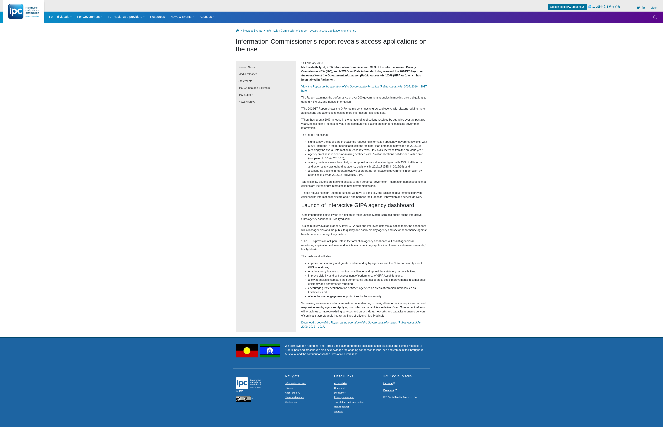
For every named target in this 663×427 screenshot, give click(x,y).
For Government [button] (88, 16)
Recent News (246, 67)
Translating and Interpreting (349, 402)
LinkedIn (388, 383)
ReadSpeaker (341, 406)
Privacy (289, 388)
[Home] (23, 11)
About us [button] (206, 16)
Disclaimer (339, 392)
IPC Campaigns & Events (254, 87)
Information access (295, 383)
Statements (245, 81)
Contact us (291, 402)
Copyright (339, 388)
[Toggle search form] (654, 17)
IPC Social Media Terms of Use (400, 397)
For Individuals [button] (59, 16)
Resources (157, 16)
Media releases (247, 74)
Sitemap (338, 411)
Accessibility (340, 383)
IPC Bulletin (245, 94)
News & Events (252, 30)
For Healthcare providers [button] (125, 16)
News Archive (246, 101)
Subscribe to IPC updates (566, 6)
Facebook (388, 390)
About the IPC (292, 392)
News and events (294, 397)
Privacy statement (344, 397)
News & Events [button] (180, 16)
